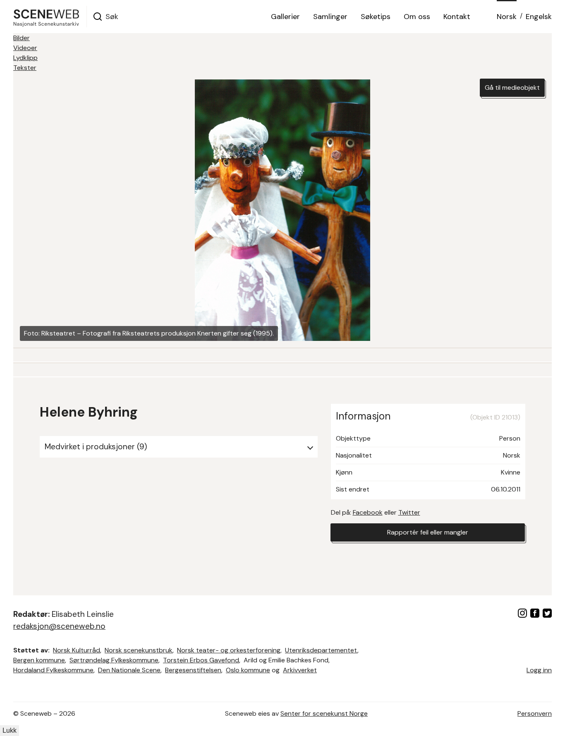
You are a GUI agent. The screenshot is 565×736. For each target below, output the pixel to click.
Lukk (9, 730)
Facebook (368, 512)
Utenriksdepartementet (321, 650)
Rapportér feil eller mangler (427, 532)
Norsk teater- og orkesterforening (228, 650)
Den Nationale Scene (129, 670)
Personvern (534, 713)
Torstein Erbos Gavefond (201, 660)
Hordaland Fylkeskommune (53, 670)
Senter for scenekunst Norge (324, 713)
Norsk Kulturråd (76, 650)
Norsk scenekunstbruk (138, 650)
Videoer (25, 47)
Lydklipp (25, 57)
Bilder (21, 38)
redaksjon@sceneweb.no (59, 626)
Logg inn (539, 670)
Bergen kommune (39, 660)
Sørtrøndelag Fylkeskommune (113, 660)
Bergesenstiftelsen (193, 670)
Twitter (409, 512)
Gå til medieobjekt (512, 87)
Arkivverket (300, 670)
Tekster (24, 67)
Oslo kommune (248, 670)
